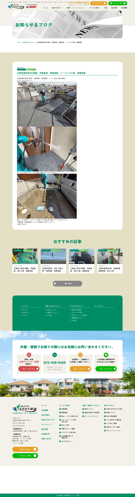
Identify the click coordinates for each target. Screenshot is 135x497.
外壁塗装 (64, 409)
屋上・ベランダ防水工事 (70, 416)
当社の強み (45, 415)
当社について (51, 310)
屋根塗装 (64, 412)
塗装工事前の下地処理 (92, 412)
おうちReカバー (67, 441)
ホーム (46, 8)
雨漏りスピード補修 (68, 429)
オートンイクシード (91, 416)
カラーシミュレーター (113, 430)
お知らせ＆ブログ (28, 42)
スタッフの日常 (77, 312)
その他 (49, 315)
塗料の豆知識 (76, 310)
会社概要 (124, 8)
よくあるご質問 (111, 423)
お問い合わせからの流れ (114, 409)
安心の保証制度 (111, 416)
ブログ (24, 315)
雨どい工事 (65, 425)
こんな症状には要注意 (113, 420)
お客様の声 (45, 434)
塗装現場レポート (78, 318)
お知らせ (25, 312)
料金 (106, 8)
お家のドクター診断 (113, 427)
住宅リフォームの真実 (79, 315)
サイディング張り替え (69, 432)
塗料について (89, 409)
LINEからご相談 (118, 3)
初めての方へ (56, 8)
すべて (24, 310)
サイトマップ (46, 425)
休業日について (52, 312)
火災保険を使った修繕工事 (67, 437)
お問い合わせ (99, 3)
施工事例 (114, 8)
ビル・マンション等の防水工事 (69, 420)
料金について (110, 412)
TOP (18, 42)
